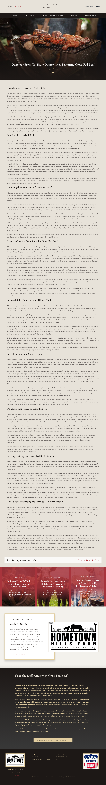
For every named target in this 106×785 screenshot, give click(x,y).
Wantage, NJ (19, 769)
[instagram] (21, 6)
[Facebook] (78, 560)
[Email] (98, 560)
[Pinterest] (95, 560)
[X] (81, 560)
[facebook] (15, 6)
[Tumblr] (92, 560)
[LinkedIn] (87, 560)
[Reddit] (84, 560)
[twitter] (18, 6)
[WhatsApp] (89, 560)
